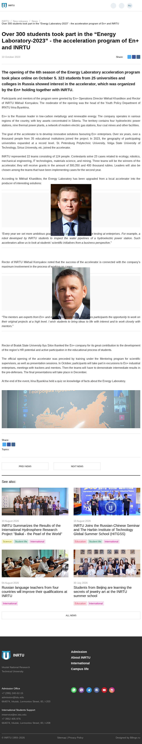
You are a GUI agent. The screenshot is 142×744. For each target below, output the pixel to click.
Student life (21, 541)
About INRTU (80, 657)
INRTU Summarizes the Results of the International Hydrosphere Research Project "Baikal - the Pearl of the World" (32, 530)
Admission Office (11, 688)
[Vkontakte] (138, 57)
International (37, 541)
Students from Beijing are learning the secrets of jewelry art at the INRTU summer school (103, 592)
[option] (71, 409)
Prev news (25, 466)
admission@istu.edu (13, 697)
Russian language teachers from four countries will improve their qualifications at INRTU (34, 592)
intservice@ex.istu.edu (14, 714)
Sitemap (61, 737)
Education (80, 541)
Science (7, 541)
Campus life (80, 668)
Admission (79, 651)
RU (129, 5)
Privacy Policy (75, 737)
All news (71, 615)
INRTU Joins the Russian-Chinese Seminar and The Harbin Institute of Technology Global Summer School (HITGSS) (107, 530)
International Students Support (18, 710)
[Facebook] (134, 57)
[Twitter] (129, 57)
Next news (77, 466)
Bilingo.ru (135, 737)
